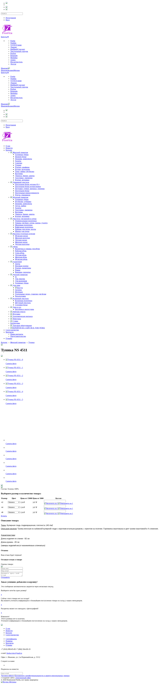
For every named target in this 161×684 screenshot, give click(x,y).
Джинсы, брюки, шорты (25, 176)
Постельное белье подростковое (28, 186)
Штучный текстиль (23, 303)
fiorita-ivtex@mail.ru (14, 653)
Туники (18, 165)
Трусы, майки (20, 206)
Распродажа (15, 323)
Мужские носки (21, 236)
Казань (11, 70)
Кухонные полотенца (23, 301)
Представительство (18, 336)
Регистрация (11, 18)
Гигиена (18, 290)
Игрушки (16, 314)
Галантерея (17, 262)
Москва (17, 70)
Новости (9, 148)
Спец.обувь (19, 253)
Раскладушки (20, 296)
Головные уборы (22, 155)
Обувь (15, 247)
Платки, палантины (23, 268)
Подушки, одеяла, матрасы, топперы (30, 189)
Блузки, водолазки (22, 169)
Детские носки (21, 240)
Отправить (5, 577)
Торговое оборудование (22, 326)
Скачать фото (11, 364)
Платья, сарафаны (22, 167)
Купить (4, 516)
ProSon (13, 53)
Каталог (9, 150)
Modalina (13, 58)
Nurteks (13, 43)
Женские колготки (22, 238)
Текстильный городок (19, 51)
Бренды (5, 37)
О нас (8, 146)
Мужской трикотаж (20, 197)
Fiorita (12, 41)
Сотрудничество (12, 330)
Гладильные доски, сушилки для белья (30, 294)
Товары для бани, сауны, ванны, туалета (31, 223)
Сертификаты (11, 639)
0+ (16, 277)
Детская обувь (20, 255)
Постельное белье (22, 191)
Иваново (4, 68)
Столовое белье (21, 305)
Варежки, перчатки (23, 272)
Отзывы (9, 338)
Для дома (16, 285)
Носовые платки (21, 266)
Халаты (18, 161)
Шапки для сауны (22, 231)
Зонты (17, 264)
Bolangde (14, 56)
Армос (13, 60)
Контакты (10, 332)
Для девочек (20, 279)
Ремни (17, 270)
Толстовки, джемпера (23, 178)
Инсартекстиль (16, 62)
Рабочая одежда (18, 312)
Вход (8, 20)
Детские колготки (22, 244)
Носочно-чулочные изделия (23, 234)
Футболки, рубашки (23, 202)
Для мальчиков (21, 281)
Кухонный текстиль (20, 298)
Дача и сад (16, 307)
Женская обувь (21, 257)
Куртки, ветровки (22, 180)
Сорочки (18, 163)
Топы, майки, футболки (24, 171)
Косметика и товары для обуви (27, 249)
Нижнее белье (20, 157)
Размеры (9, 641)
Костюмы (19, 174)
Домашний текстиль (20, 182)
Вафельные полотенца (24, 227)
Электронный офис (23, 678)
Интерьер (19, 292)
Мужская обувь (21, 259)
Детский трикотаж (20, 275)
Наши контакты (16, 334)
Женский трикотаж (20, 152)
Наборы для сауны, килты (25, 229)
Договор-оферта (7, 676)
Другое (13, 64)
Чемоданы (16, 319)
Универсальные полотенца (26, 221)
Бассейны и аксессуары (24, 309)
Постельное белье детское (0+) (27, 184)
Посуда (20, 288)
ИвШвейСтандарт (17, 49)
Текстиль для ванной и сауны (24, 219)
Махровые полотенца (23, 225)
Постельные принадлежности (27, 193)
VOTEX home (16, 45)
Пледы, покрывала (22, 195)
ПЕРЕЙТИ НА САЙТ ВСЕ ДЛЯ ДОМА (28, 328)
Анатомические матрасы (22, 316)
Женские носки (21, 242)
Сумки (15, 321)
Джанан (13, 47)
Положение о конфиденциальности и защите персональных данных (42, 676)
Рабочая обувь (20, 251)
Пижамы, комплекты (23, 159)
